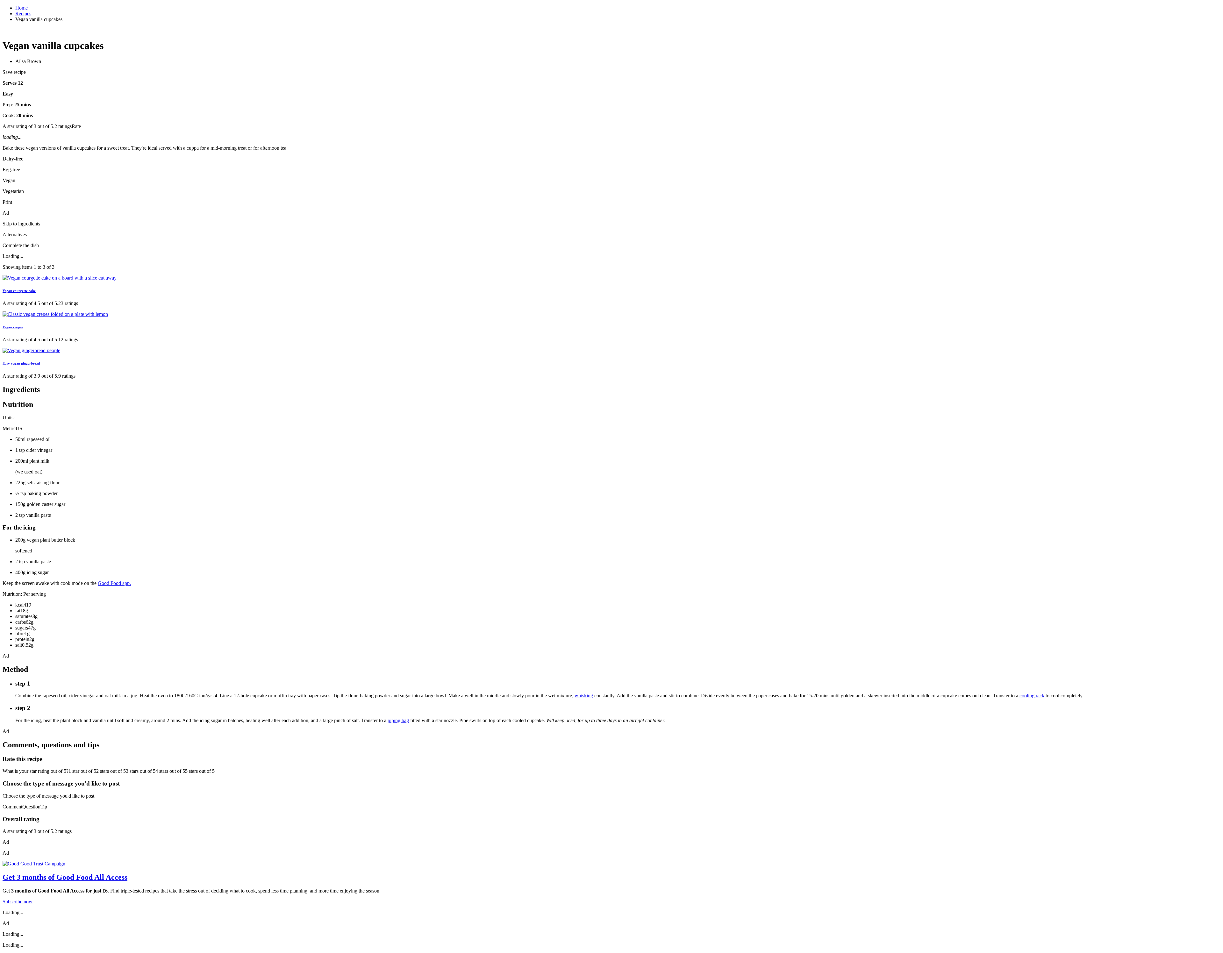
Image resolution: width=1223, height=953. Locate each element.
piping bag (398, 720)
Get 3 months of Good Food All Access (65, 877)
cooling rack (1031, 695)
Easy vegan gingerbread (21, 363)
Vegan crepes (13, 327)
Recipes (23, 13)
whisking (584, 695)
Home (21, 8)
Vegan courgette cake (19, 291)
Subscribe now (17, 901)
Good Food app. (114, 583)
